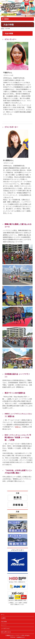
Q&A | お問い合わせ (6, 632)
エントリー (4, 625)
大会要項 (3, 618)
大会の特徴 (4, 621)
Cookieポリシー (21, 637)
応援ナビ (18, 427)
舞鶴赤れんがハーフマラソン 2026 (15, 635)
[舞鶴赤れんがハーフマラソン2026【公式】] (17, 15)
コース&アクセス (5, 628)
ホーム (2, 614)
